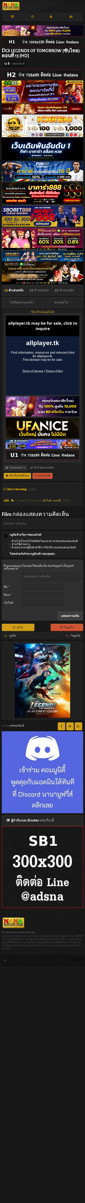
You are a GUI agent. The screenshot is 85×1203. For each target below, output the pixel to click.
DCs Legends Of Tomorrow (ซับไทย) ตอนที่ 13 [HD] (41, 500)
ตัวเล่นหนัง (16, 290)
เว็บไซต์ (8, 603)
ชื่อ (6, 587)
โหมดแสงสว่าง (16, 468)
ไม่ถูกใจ (69, 627)
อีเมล (7, 595)
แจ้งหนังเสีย (44, 475)
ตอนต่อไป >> (63, 302)
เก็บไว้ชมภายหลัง (43, 468)
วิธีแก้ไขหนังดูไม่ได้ (42, 312)
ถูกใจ (19, 627)
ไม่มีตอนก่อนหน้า (22, 302)
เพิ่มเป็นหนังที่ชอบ (19, 475)
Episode (32, 489)
